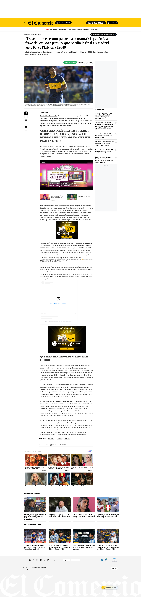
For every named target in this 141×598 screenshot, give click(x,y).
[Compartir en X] (26, 123)
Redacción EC (45, 112)
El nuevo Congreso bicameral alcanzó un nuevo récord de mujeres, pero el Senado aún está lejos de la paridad (104, 159)
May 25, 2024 (58, 261)
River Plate (59, 438)
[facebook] (30, 560)
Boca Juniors (51, 438)
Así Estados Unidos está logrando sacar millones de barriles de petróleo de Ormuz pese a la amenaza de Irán (104, 115)
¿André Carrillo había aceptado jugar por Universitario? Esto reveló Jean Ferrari (84, 516)
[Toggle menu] (24, 22)
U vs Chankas (53, 29)
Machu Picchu (94, 29)
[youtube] (41, 560)
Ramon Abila (67, 438)
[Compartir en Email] (26, 127)
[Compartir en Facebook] (26, 120)
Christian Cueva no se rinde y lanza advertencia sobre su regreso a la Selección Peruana (108, 516)
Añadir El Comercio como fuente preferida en (103, 34)
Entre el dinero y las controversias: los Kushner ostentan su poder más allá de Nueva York (104, 151)
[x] (34, 560)
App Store (66, 560)
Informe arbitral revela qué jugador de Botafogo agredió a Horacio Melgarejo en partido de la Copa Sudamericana (35, 516)
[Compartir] (26, 113)
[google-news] (48, 560)
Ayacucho (79, 29)
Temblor (69, 29)
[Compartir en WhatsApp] (26, 116)
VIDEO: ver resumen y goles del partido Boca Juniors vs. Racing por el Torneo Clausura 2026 (59, 547)
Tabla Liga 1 (86, 29)
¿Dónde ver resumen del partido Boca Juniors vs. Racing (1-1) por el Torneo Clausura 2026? (34, 547)
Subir (113, 568)
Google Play (75, 560)
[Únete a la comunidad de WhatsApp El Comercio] (70, 62)
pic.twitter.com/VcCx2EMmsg (60, 260)
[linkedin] (44, 560)
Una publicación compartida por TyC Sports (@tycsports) (58, 321)
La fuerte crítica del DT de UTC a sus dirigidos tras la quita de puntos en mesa (59, 516)
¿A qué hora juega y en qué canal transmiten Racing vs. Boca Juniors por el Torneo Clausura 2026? (108, 547)
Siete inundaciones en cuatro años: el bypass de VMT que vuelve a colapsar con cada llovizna (104, 143)
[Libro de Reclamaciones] (114, 560)
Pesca (74, 29)
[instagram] (37, 560)
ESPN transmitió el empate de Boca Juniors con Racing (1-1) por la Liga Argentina (84, 547)
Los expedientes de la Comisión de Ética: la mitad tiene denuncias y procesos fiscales (104, 135)
